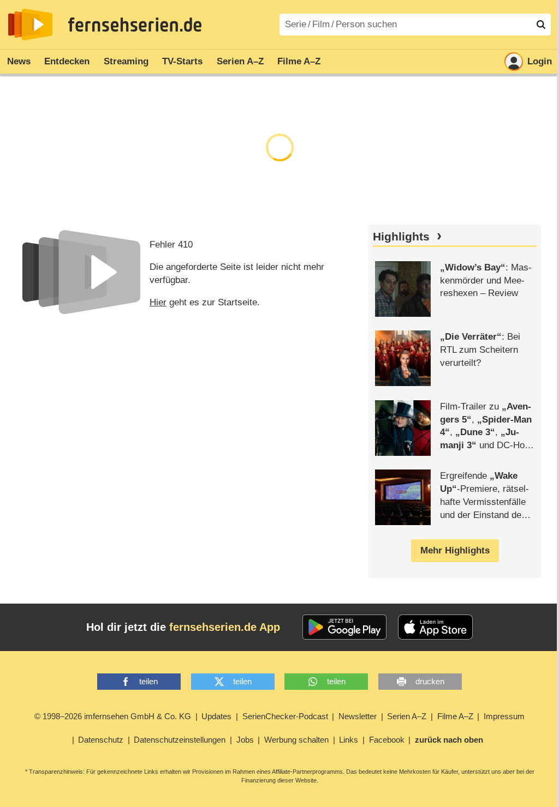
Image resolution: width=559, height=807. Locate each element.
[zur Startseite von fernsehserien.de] (30, 24)
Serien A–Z (240, 61)
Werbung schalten (296, 739)
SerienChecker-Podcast (285, 716)
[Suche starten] (541, 24)
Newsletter (357, 716)
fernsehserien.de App (224, 627)
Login (539, 61)
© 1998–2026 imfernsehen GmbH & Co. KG (112, 716)
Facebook (387, 739)
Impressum (504, 716)
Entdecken (67, 61)
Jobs (245, 739)
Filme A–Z (298, 61)
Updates (216, 716)
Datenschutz (100, 739)
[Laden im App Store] (435, 627)
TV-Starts (182, 61)
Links (348, 739)
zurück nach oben (449, 739)
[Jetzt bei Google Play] (344, 627)
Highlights (401, 236)
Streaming (126, 61)
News (19, 61)
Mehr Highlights (455, 550)
